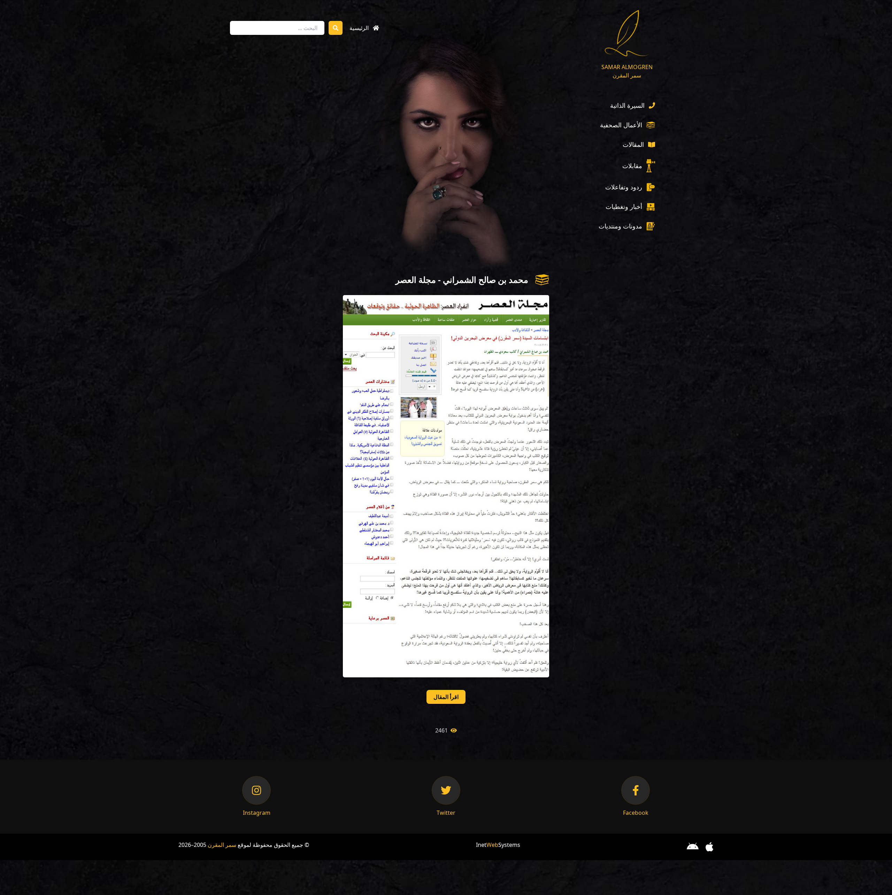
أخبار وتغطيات (624, 206)
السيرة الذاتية (627, 105)
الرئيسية (359, 28)
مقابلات (632, 165)
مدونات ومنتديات (620, 226)
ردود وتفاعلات (623, 187)
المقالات (633, 144)
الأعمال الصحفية (621, 125)
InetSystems (498, 845)
